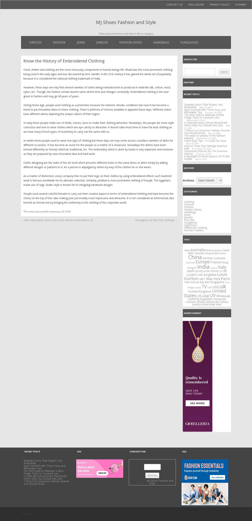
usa (205, 295)
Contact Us (174, 4)
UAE (210, 287)
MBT (202, 279)
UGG (216, 287)
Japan (190, 271)
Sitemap (240, 4)
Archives (188, 180)
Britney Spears (214, 250)
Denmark (190, 262)
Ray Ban (205, 282)
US (199, 295)
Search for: (190, 59)
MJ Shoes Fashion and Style (126, 22)
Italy (222, 267)
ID (195, 267)
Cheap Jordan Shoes (215, 253)
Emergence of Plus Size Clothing (156, 220)
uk (223, 286)
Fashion (59, 42)
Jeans (81, 42)
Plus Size (189, 220)
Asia (186, 250)
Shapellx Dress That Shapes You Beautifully (43, 462)
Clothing (189, 202)
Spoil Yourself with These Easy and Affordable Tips (205, 111)
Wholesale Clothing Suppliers (209, 297)
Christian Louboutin (214, 258)
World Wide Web (211, 304)
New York (213, 278)
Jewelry (102, 42)
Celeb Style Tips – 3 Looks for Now (205, 140)
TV (204, 287)
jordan (206, 271)
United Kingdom (200, 291)
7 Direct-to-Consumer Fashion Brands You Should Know (207, 132)
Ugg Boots (190, 225)
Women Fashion (194, 230)
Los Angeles (206, 274)
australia (197, 249)
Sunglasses (189, 42)
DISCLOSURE (196, 4)
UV (213, 295)
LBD (224, 271)
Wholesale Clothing (195, 227)
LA (220, 271)
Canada (198, 253)
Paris (225, 278)
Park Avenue (191, 282)
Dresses (35, 42)
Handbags (161, 42)
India (203, 266)
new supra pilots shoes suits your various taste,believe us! (57, 220)
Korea (214, 271)
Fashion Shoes (130, 42)
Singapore (217, 282)
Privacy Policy (220, 4)
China (195, 257)
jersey (199, 271)
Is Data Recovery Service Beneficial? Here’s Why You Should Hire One (205, 124)
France (215, 262)
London (191, 275)
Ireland (213, 268)
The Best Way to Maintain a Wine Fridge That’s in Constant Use (204, 116)
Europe (203, 262)
